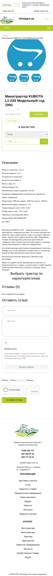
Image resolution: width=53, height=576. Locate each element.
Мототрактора (28, 528)
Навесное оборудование (28, 545)
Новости (28, 505)
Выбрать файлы (26, 367)
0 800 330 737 (8, 11)
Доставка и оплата (28, 480)
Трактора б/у (28, 541)
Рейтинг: (5, 380)
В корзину (39, 115)
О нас (28, 485)
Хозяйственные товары (28, 553)
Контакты (28, 510)
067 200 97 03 (27, 454)
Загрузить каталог (28, 514)
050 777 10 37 (27, 457)
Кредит (28, 501)
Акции (28, 557)
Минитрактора (28, 532)
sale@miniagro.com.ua (29, 463)
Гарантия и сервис (28, 489)
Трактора (28, 536)
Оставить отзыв (14, 400)
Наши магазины (28, 497)
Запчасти (28, 549)
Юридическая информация (28, 493)
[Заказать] (49, 28)
